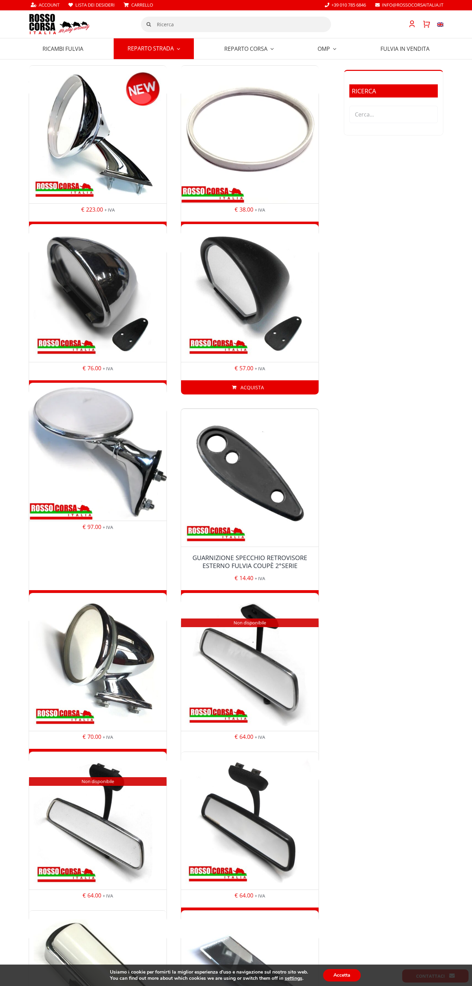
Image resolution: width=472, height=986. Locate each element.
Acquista (252, 387)
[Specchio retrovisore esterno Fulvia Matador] (98, 134)
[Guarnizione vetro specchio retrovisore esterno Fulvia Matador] (250, 134)
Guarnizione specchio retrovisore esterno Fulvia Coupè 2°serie (249, 562)
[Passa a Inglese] (436, 24)
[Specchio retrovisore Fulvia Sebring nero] (250, 293)
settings (293, 978)
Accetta (341, 975)
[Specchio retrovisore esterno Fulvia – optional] (98, 661)
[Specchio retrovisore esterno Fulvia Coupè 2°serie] (98, 452)
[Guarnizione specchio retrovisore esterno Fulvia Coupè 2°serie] (250, 478)
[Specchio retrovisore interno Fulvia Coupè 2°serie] (250, 820)
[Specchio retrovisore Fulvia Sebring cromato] (98, 293)
